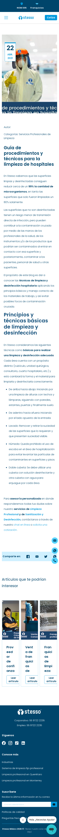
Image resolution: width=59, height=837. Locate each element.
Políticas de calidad (13, 812)
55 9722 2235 (37, 720)
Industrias (7, 762)
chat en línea (22, 525)
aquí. (29, 831)
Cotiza (51, 17)
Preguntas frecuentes (14, 818)
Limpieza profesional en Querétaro (22, 774)
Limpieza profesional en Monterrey (22, 780)
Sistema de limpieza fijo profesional (22, 768)
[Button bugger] (6, 18)
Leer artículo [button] (13, 679)
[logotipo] (26, 17)
